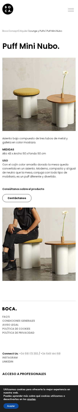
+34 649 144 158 (50, 353)
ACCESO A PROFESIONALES (24, 374)
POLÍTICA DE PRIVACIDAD (18, 333)
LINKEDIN (7, 361)
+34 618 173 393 (28, 353)
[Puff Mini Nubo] (39, 94)
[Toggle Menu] (71, 10)
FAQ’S (6, 317)
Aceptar (11, 406)
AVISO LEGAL (10, 325)
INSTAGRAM (10, 357)
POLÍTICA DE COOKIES (16, 329)
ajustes (31, 399)
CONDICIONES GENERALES (18, 321)
